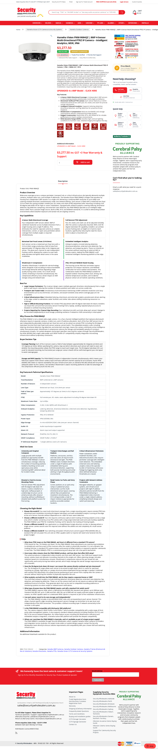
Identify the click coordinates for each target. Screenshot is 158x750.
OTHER (121, 23)
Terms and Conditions (77, 714)
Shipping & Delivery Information (80, 708)
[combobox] (83, 12)
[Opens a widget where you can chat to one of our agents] (150, 746)
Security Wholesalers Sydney (103, 709)
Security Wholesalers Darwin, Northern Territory (103, 717)
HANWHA (69, 23)
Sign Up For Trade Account (84, 2)
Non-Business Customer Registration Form (77, 702)
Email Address (98, 671)
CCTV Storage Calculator (77, 719)
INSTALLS (145, 23)
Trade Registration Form (77, 699)
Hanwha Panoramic (39, 651)
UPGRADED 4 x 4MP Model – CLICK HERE (77, 90)
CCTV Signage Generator (77, 722)
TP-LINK (100, 23)
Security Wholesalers (24, 743)
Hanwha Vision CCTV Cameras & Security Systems (44, 29)
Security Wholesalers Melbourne (104, 706)
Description (63, 181)
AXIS (79, 23)
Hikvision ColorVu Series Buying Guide (104, 727)
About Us (72, 697)
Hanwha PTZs (52, 651)
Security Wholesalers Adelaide (103, 698)
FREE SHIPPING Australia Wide (106, 2)
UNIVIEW (89, 23)
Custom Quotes (137, 2)
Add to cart (85, 162)
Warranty (72, 706)
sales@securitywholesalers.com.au (125, 191)
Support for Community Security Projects (104, 731)
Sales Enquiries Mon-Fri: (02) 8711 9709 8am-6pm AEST (33, 2)
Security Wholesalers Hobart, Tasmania (103, 713)
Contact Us (73, 724)
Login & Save (124, 2)
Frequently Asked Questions (79, 711)
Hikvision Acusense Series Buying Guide (105, 722)
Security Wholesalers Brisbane (103, 704)
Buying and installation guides (80, 716)
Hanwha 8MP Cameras (55, 649)
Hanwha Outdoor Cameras (79, 29)
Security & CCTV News (59, 2)
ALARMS (111, 23)
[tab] (63, 182)
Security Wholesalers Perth (102, 701)
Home (18, 29)
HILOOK (48, 23)
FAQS (70, 2)
